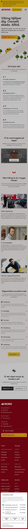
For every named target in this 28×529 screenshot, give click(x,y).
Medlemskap (4, 469)
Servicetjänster (5, 464)
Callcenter (17, 457)
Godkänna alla (15, 518)
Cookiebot (6, 524)
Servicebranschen (19, 472)
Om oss (16, 486)
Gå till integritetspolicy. (7, 525)
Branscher (17, 464)
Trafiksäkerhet (5, 491)
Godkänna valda (6, 518)
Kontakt (17, 489)
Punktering (4, 452)
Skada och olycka (5, 486)
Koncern (17, 491)
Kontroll (17, 452)
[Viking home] (6, 9)
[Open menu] (25, 9)
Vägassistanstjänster (6, 449)
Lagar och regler (5, 489)
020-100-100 (8, 81)
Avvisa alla (22, 518)
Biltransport (4, 466)
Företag (17, 446)
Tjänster (17, 449)
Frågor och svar (5, 483)
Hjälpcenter (5, 480)
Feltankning (4, 457)
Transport (17, 454)
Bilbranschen (18, 466)
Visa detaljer (23, 504)
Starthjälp (3, 454)
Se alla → (3, 460)
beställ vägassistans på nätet (19, 81)
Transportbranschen (20, 469)
